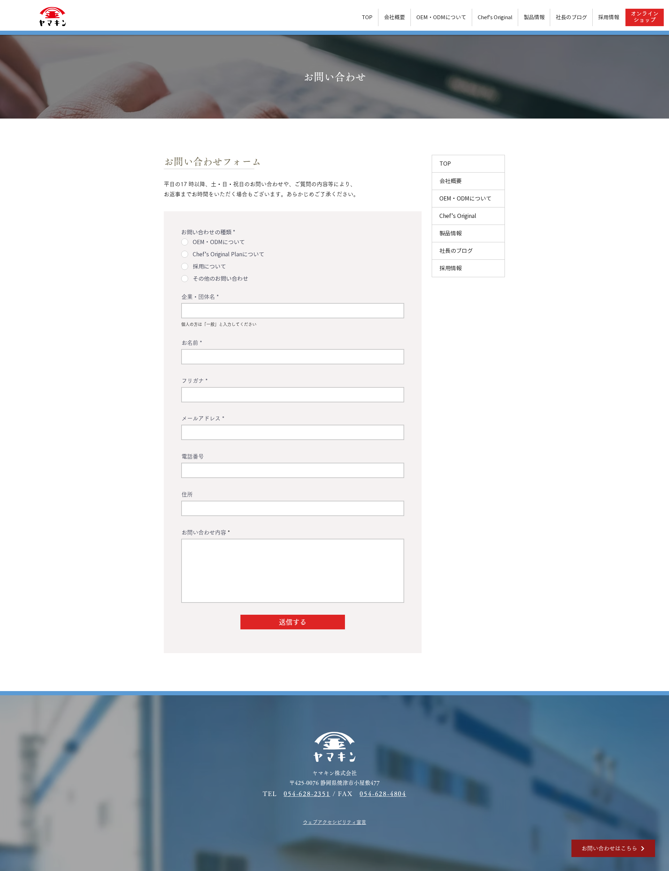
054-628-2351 (307, 793)
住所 (187, 494)
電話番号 (193, 456)
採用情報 (450, 268)
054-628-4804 (383, 793)
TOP (445, 163)
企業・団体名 (198, 297)
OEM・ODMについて (465, 198)
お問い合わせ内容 (204, 532)
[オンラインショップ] (644, 17)
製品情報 (450, 233)
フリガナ (193, 381)
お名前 (190, 343)
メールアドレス (201, 418)
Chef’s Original (457, 216)
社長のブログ (456, 250)
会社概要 (450, 181)
